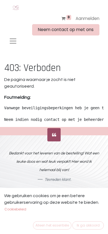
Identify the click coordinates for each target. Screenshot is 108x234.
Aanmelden (87, 18)
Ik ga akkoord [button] (88, 225)
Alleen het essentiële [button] (52, 225)
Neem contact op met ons (66, 29)
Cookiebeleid (15, 209)
